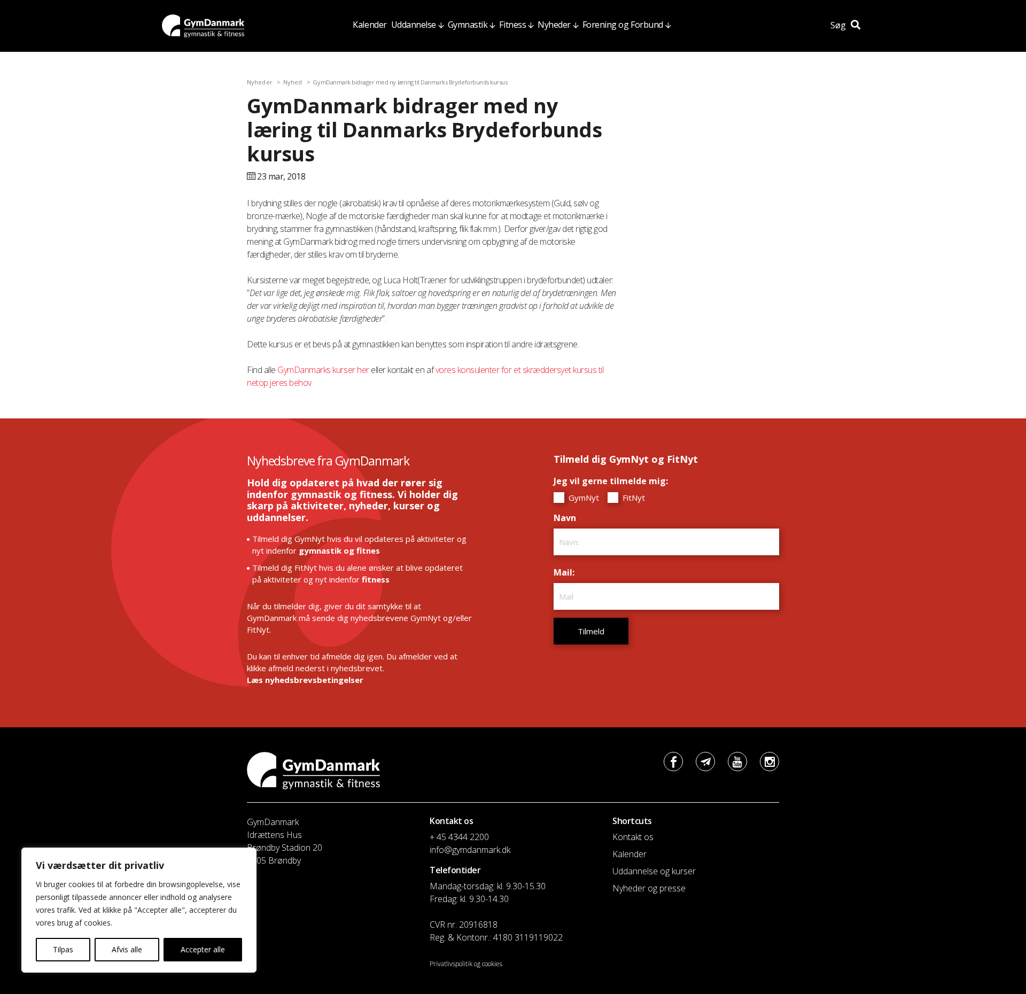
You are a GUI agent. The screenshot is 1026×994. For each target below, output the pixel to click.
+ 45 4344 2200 (459, 837)
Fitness (512, 24)
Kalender (369, 24)
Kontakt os (633, 837)
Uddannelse (413, 24)
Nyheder (554, 24)
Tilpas (63, 949)
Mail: (567, 572)
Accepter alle (203, 949)
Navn (567, 518)
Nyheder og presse (649, 888)
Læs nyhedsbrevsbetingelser (305, 679)
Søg (839, 25)
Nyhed (292, 82)
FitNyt (633, 497)
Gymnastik (468, 24)
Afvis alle (127, 949)
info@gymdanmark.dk (470, 850)
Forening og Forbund (622, 24)
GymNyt (583, 497)
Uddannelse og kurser (654, 871)
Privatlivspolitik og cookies (466, 963)
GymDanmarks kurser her (323, 370)
